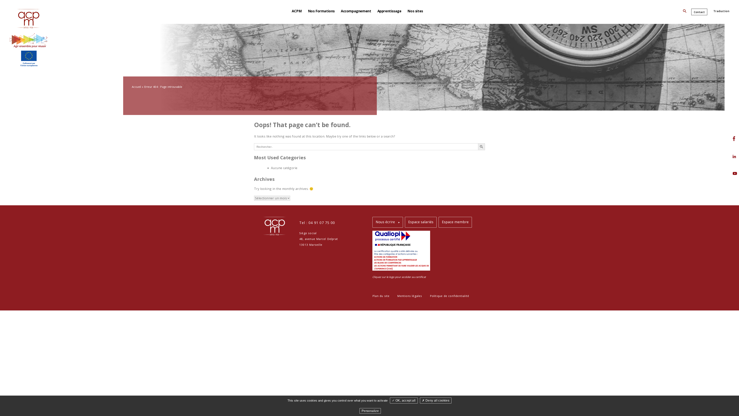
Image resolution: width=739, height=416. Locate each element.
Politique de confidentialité (449, 296)
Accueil (136, 87)
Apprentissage (389, 11)
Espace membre (455, 222)
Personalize (370, 411)
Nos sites (415, 11)
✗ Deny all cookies (435, 400)
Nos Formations (321, 11)
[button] (685, 12)
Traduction (721, 11)
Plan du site (381, 296)
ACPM (297, 11)
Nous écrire (385, 222)
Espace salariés (420, 222)
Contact (699, 12)
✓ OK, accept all (403, 400)
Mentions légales (409, 296)
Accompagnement (356, 11)
